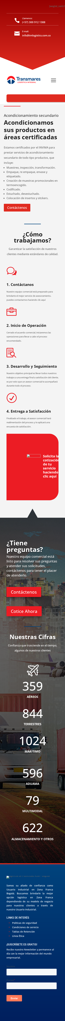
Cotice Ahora (24, 611)
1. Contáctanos (20, 284)
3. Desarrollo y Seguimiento (31, 366)
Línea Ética (18, 936)
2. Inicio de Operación (26, 325)
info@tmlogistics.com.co (36, 35)
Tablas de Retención (23, 931)
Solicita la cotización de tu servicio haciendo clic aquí (51, 466)
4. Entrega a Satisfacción (28, 411)
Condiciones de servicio (25, 927)
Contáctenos (17, 207)
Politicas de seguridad (24, 922)
